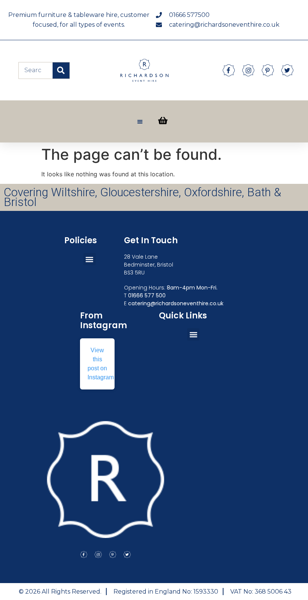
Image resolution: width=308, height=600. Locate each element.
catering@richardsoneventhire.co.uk (175, 303)
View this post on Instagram (101, 363)
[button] (140, 121)
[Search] (61, 70)
